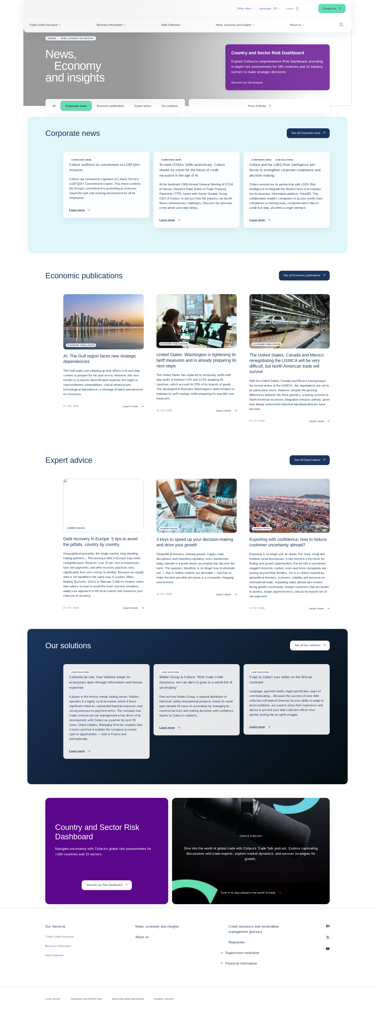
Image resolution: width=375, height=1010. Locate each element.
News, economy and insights (157, 926)
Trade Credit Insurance (59, 936)
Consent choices (164, 999)
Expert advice (143, 105)
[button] (45, 24)
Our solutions (170, 105)
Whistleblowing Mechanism (128, 999)
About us (142, 937)
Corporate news (76, 105)
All (54, 105)
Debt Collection (54, 955)
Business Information (58, 945)
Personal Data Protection (86, 999)
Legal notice (52, 999)
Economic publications (110, 105)
